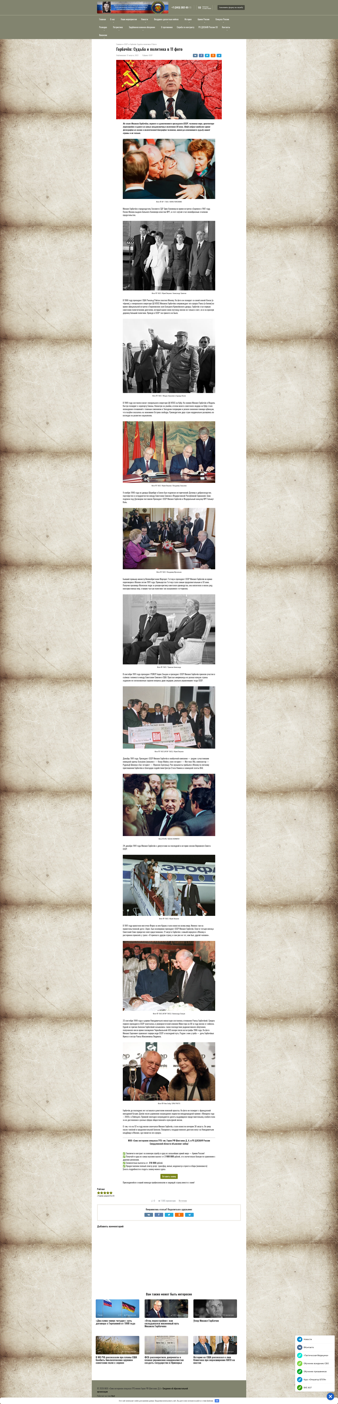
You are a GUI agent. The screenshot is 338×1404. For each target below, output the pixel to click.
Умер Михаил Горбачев (206, 1320)
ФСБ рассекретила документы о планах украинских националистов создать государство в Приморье (164, 1359)
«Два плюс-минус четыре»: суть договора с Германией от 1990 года (115, 1322)
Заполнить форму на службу (231, 7)
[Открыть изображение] (132, 7)
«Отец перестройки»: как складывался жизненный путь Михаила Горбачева (162, 1323)
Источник (183, 1200)
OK (217, 1400)
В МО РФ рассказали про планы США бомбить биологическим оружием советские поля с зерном (116, 1359)
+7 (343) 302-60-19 (182, 7)
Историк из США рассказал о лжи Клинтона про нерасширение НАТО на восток (214, 1359)
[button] (330, 1396)
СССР (150, 55)
